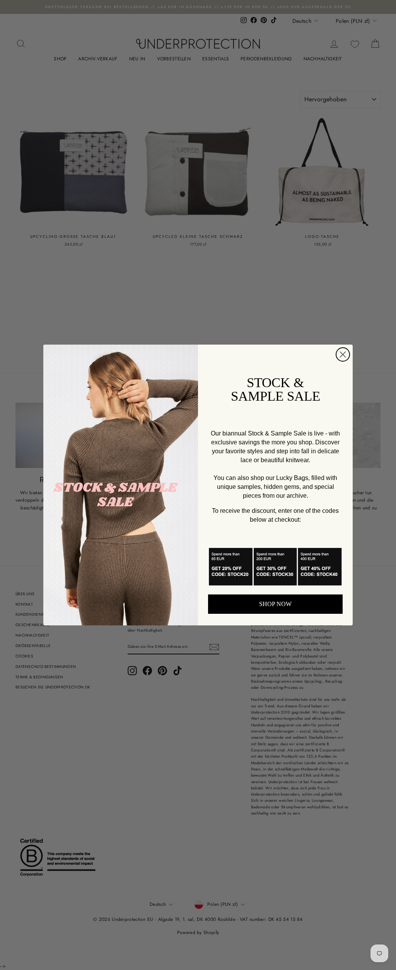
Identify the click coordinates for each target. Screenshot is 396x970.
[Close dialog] (343, 354)
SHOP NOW (275, 604)
